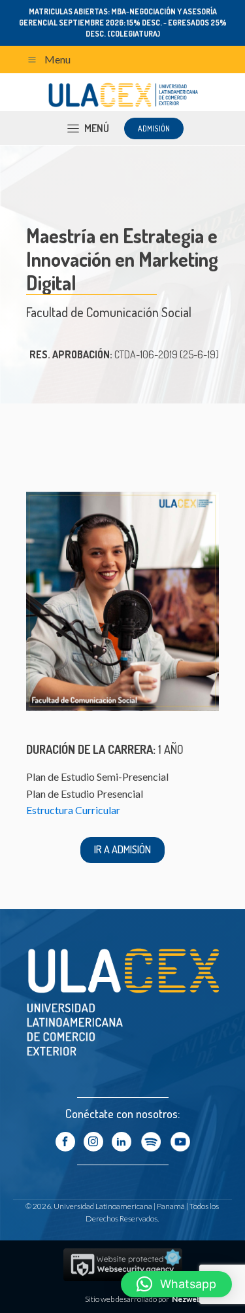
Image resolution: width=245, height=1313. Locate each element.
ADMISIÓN (154, 128)
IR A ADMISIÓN (122, 849)
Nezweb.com (195, 1299)
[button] (176, 1284)
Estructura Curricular (73, 810)
